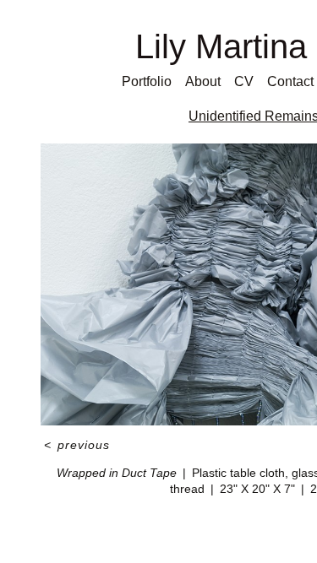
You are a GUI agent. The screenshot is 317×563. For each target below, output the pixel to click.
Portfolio (147, 81)
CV (244, 81)
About (203, 81)
